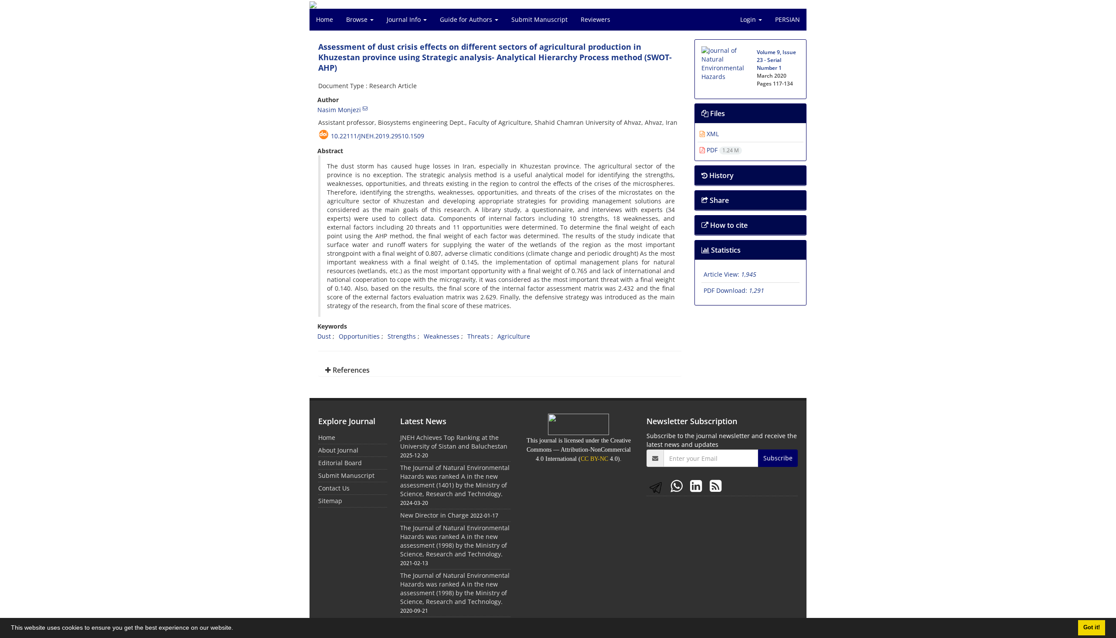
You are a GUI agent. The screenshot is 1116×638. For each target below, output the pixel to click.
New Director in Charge (434, 515)
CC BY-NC (594, 459)
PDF (722, 150)
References (350, 370)
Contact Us (334, 488)
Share (718, 200)
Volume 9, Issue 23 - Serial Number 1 (776, 60)
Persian (787, 19)
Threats (478, 336)
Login (749, 19)
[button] (236, 629)
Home (324, 19)
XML (712, 134)
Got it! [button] (1091, 627)
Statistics (725, 250)
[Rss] (716, 485)
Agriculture (513, 336)
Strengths (402, 336)
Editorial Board (340, 463)
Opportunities (359, 336)
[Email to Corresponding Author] (365, 108)
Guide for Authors (467, 19)
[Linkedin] (698, 485)
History (721, 175)
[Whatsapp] (678, 485)
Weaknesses (441, 336)
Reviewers (595, 19)
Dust (324, 336)
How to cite (728, 225)
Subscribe (778, 458)
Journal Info (404, 19)
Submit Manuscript (539, 19)
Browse (357, 19)
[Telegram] (657, 485)
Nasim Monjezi (339, 110)
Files (716, 113)
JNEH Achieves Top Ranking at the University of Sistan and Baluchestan (453, 441)
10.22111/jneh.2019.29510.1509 (377, 136)
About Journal (338, 450)
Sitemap (330, 501)
